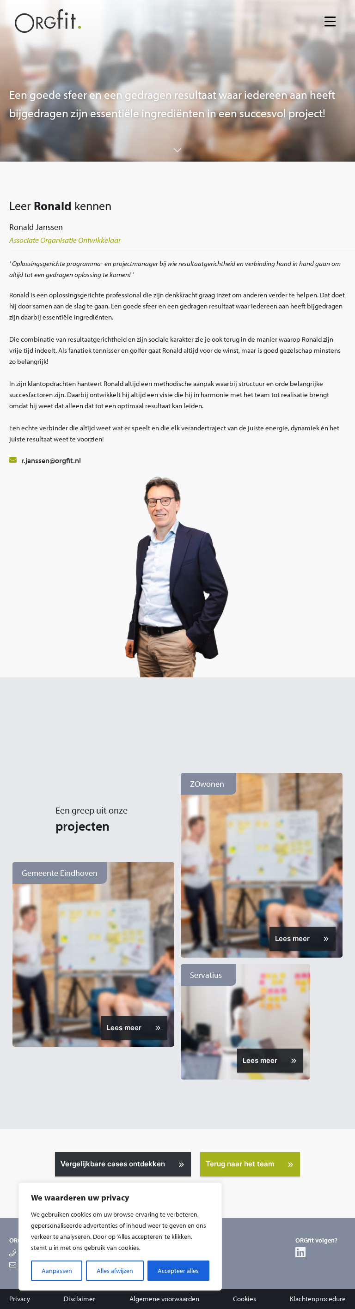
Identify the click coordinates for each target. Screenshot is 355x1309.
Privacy (19, 1298)
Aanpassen (57, 1271)
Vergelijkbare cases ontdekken (113, 1163)
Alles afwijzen (115, 1271)
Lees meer (124, 1027)
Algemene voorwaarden (164, 1298)
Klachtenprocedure (318, 1298)
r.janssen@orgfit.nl (51, 460)
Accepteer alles (178, 1271)
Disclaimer (79, 1298)
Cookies (244, 1298)
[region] (120, 1236)
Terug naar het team (240, 1163)
